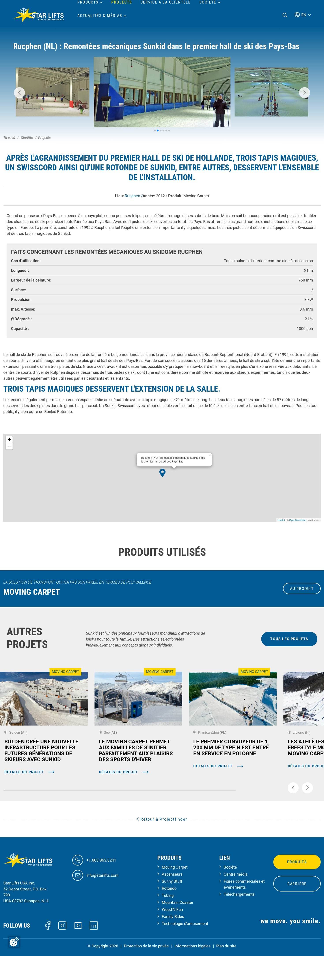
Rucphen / (134, 195)
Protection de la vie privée (146, 946)
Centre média (236, 874)
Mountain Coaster (177, 902)
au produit (302, 588)
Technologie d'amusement (185, 923)
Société (230, 867)
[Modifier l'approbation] (14, 942)
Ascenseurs (172, 874)
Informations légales (192, 946)
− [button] (9, 446)
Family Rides (173, 916)
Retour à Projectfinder (163, 819)
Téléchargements (239, 894)
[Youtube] (78, 925)
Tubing (168, 895)
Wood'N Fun (172, 909)
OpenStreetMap (297, 520)
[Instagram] (62, 925)
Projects (121, 2)
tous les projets (289, 639)
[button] (19, 92)
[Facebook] (47, 925)
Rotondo (169, 888)
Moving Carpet (175, 867)
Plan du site (226, 946)
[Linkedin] (94, 925)
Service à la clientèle (166, 2)
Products (87, 2)
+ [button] (9, 439)
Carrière (297, 883)
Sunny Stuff (172, 881)
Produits (297, 862)
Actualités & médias (99, 15)
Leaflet (281, 520)
